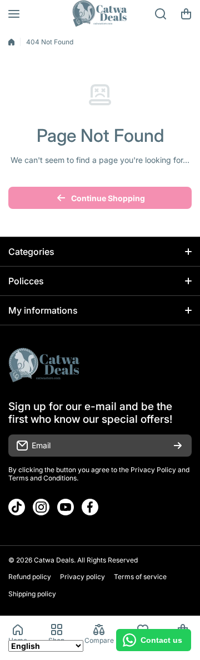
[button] (186, 13)
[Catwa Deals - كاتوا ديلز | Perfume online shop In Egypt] (100, 14)
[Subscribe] (178, 445)
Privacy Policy (153, 469)
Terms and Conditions (42, 478)
